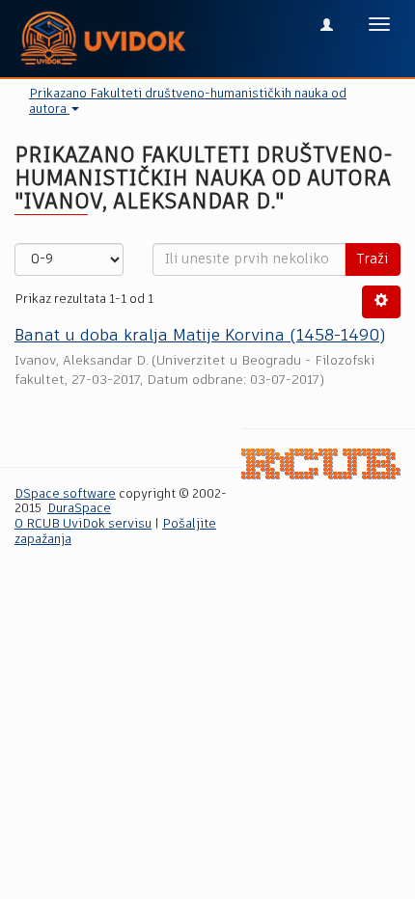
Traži (372, 259)
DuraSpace (79, 509)
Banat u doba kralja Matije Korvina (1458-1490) (199, 336)
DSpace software (65, 494)
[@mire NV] (321, 463)
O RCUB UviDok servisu (83, 524)
